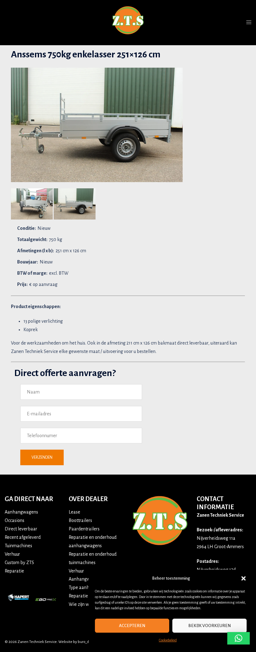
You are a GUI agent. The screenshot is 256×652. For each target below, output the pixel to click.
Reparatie (14, 570)
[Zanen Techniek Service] (128, 22)
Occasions (14, 520)
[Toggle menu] (248, 22)
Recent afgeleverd (23, 537)
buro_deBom (88, 642)
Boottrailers (80, 520)
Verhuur (12, 554)
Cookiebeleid (168, 640)
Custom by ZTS (19, 562)
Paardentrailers (84, 528)
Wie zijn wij (80, 604)
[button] (243, 578)
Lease (74, 512)
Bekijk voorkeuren (209, 625)
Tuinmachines (18, 545)
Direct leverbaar (21, 528)
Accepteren (132, 625)
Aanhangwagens (21, 512)
